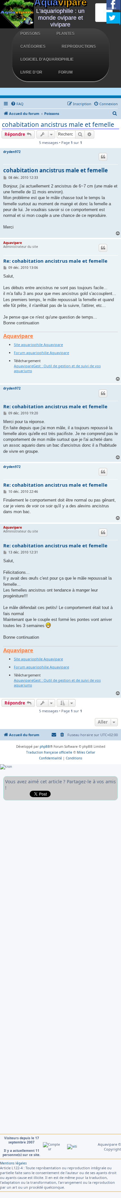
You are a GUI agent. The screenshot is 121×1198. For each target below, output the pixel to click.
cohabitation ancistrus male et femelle (58, 124)
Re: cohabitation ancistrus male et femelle (55, 261)
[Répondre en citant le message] (103, 157)
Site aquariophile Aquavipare (38, 344)
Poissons (30, 33)
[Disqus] (60, 884)
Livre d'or (31, 72)
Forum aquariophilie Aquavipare (41, 352)
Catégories (32, 46)
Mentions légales (13, 1163)
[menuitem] (17, 104)
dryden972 (12, 152)
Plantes (65, 33)
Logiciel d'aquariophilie (47, 59)
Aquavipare (12, 242)
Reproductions (79, 46)
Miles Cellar (86, 752)
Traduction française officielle (49, 752)
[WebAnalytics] (72, 1146)
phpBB (45, 746)
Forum (65, 72)
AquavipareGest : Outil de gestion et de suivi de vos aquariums (57, 368)
